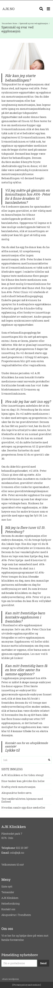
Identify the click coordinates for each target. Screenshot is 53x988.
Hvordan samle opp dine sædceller (23, 807)
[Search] (41, 8)
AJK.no (8, 9)
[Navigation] (48, 8)
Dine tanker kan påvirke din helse (23, 781)
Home (15, 23)
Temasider (7, 892)
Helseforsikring (10, 903)
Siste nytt (6, 886)
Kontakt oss (8, 909)
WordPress (10, 979)
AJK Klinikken (9, 898)
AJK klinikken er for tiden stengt (22, 775)
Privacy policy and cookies (26, 984)
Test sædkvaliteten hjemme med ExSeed (22, 800)
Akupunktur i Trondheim (16, 915)
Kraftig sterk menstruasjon (18, 787)
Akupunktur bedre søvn (16, 792)
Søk (49, 760)
